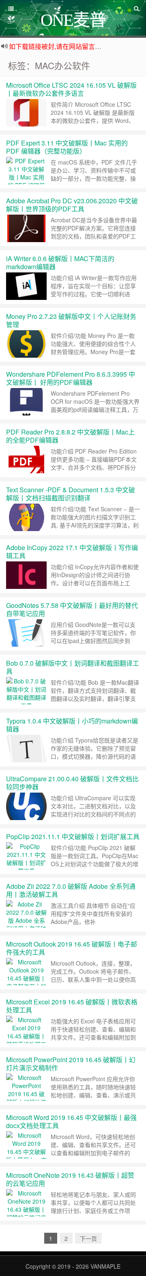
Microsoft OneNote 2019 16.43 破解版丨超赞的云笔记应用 (70, 1179)
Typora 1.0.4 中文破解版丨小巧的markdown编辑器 (72, 725)
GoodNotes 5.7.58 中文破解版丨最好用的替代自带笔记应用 (72, 609)
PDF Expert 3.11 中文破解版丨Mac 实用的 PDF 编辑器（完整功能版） (67, 147)
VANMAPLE (105, 1266)
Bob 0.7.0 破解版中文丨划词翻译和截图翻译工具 (72, 667)
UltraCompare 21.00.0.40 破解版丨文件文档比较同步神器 (72, 782)
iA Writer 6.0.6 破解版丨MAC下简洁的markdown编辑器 (60, 262)
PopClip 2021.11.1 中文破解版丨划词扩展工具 (73, 836)
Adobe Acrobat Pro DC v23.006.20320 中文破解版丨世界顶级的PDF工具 (72, 204)
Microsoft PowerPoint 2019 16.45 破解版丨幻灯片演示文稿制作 (70, 1063)
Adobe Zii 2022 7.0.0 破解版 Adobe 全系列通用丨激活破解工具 (70, 890)
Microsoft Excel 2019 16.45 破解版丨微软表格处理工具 (71, 1005)
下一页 (88, 1238)
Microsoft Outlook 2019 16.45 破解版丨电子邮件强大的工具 (71, 948)
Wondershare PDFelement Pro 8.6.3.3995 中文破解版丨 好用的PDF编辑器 (70, 378)
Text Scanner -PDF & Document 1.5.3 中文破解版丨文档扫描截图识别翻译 (70, 493)
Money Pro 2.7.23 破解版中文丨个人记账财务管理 (71, 320)
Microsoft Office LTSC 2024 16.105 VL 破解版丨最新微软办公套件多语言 (71, 89)
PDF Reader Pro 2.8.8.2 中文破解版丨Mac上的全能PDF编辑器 (70, 436)
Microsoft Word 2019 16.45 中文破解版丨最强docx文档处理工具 (71, 1121)
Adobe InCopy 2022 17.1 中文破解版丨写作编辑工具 (72, 551)
